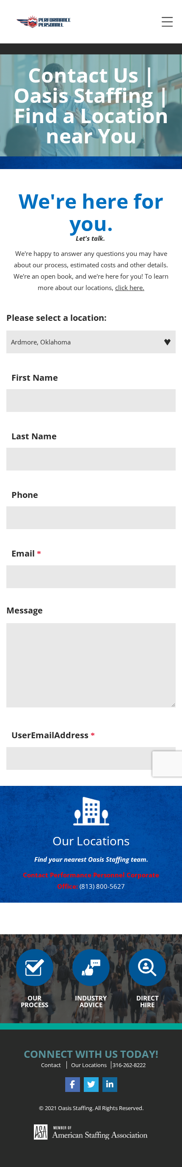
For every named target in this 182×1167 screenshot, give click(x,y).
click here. (129, 287)
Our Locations (89, 1065)
